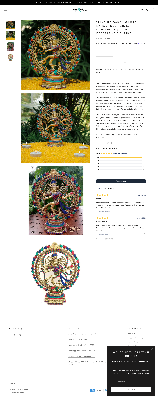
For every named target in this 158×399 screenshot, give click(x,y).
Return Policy (133, 342)
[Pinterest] (111, 143)
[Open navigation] (5, 10)
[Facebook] (105, 143)
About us (131, 334)
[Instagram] (14, 334)
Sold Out (121, 62)
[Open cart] (153, 9)
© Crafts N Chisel (19, 389)
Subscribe (131, 389)
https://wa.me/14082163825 (91, 350)
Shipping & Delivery (135, 338)
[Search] (147, 10)
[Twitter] (108, 143)
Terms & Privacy (134, 346)
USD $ (12, 384)
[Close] (152, 349)
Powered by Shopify (18, 392)
